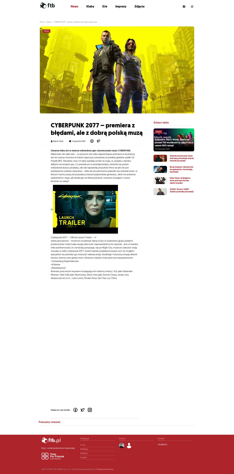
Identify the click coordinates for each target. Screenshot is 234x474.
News (74, 6)
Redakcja (84, 449)
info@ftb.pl (162, 444)
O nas (82, 445)
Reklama (83, 453)
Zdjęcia (139, 6)
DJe (104, 6)
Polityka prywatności (104, 469)
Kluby (90, 6)
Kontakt (83, 457)
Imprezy (120, 6)
